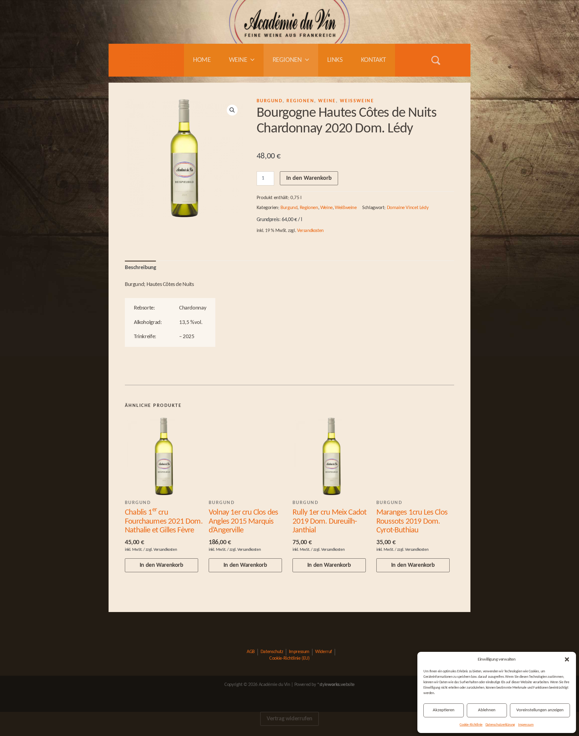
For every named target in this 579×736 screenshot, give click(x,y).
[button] (567, 659)
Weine (238, 60)
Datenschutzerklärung (500, 725)
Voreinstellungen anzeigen (540, 710)
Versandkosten (310, 230)
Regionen (287, 60)
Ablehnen (486, 710)
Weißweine (357, 101)
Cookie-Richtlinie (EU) (289, 658)
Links (335, 60)
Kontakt (373, 60)
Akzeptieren (443, 710)
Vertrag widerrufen (289, 719)
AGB (251, 651)
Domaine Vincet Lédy (408, 207)
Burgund (270, 101)
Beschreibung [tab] (140, 268)
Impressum (526, 725)
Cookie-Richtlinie (471, 725)
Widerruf (323, 651)
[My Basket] (453, 60)
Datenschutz (272, 651)
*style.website (336, 684)
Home (201, 60)
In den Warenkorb (309, 178)
